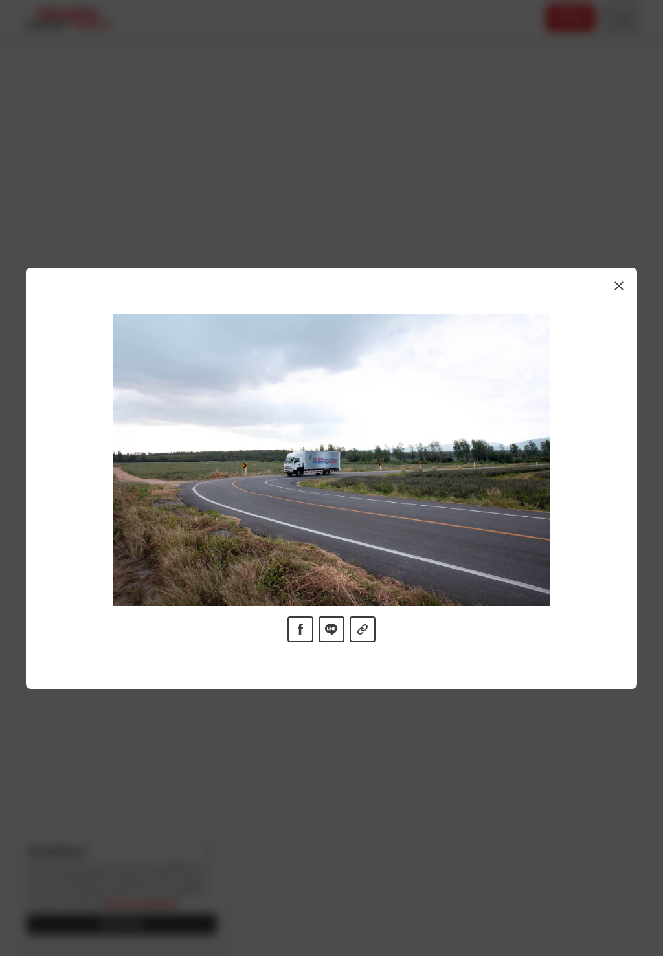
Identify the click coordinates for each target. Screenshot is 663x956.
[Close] (619, 286)
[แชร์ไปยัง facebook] (300, 629)
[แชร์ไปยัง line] (331, 629)
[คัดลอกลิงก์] (363, 629)
